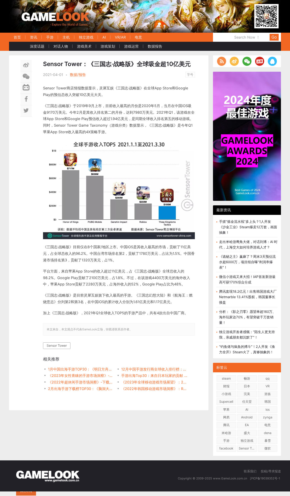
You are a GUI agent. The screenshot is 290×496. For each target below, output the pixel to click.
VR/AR (120, 37)
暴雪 (267, 440)
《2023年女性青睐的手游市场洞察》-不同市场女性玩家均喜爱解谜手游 (81, 375)
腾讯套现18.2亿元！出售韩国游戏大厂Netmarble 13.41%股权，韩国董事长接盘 (248, 296)
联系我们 (250, 471)
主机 (66, 37)
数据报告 (155, 46)
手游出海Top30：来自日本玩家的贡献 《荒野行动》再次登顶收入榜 (154, 375)
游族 (267, 394)
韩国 (267, 401)
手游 (49, 37)
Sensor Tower (57, 345)
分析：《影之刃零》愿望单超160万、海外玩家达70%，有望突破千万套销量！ (247, 317)
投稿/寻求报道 (271, 471)
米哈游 (226, 433)
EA (247, 425)
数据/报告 (78, 74)
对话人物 (60, 46)
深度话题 (37, 46)
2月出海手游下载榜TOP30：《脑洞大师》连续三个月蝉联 (81, 388)
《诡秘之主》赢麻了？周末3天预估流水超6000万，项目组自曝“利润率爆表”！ (247, 262)
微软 (267, 448)
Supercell (226, 401)
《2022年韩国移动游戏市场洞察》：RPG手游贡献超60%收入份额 (154, 388)
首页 (17, 37)
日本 (247, 386)
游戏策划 (108, 46)
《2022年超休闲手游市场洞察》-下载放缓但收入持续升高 (81, 382)
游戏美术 (84, 46)
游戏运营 (131, 46)
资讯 (33, 37)
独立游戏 (86, 37)
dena (267, 433)
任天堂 (247, 401)
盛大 (247, 433)
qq (268, 378)
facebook (226, 448)
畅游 (247, 378)
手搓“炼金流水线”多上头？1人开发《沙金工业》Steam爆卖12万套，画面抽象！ (248, 227)
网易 (226, 417)
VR (268, 386)
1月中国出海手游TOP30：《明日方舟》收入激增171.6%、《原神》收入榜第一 (81, 369)
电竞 (138, 37)
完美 (247, 394)
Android (247, 417)
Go (274, 37)
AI (104, 37)
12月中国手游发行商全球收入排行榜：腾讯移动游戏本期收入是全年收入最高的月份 (154, 369)
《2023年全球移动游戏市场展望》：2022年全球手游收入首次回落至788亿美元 (154, 382)
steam (226, 378)
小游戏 (226, 394)
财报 (226, 386)
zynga (267, 417)
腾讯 (226, 425)
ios (268, 409)
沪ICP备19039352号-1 (265, 478)
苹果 (226, 409)
